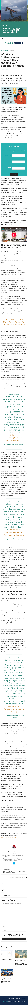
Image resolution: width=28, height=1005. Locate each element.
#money (8, 535)
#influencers (18, 535)
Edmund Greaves (5, 69)
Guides (2, 50)
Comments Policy (17, 999)
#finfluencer (14, 435)
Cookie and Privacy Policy (7, 999)
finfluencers (10, 840)
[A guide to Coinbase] (7, 953)
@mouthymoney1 (14, 394)
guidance (16, 840)
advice (5, 840)
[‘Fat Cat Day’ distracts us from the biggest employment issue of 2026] (7, 972)
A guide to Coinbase (6, 959)
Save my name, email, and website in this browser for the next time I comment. (12, 935)
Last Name (8, 162)
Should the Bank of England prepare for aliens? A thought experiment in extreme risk (21, 963)
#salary (14, 711)
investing (21, 840)
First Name (8, 155)
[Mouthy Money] (14, 43)
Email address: (8, 168)
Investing (5, 25)
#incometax (9, 709)
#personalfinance (14, 440)
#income (20, 709)
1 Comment (7, 895)
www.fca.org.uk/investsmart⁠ (8, 837)
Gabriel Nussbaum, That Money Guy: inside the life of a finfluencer (14, 322)
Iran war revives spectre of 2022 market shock (11, 30)
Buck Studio (5, 1001)
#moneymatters (14, 437)
